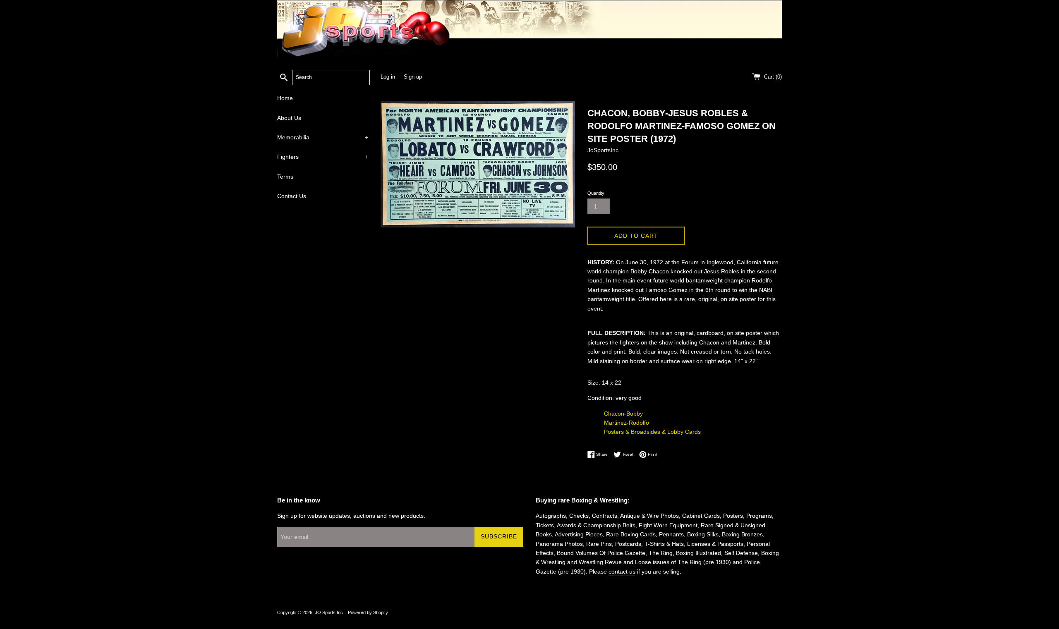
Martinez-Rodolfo (626, 422)
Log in (388, 77)
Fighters (322, 156)
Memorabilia (322, 137)
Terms (285, 176)
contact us (622, 571)
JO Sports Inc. (330, 612)
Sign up (413, 77)
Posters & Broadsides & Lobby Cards (652, 431)
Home (285, 98)
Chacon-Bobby (623, 413)
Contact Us (291, 196)
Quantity (595, 193)
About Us (289, 118)
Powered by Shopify (368, 612)
